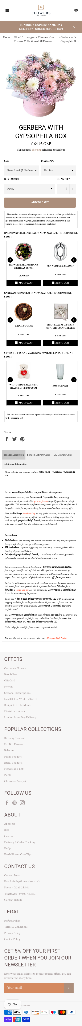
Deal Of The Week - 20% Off (20, 699)
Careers (8, 836)
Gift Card (9, 680)
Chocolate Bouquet (15, 781)
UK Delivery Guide (63, 454)
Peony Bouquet (12, 757)
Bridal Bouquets (13, 763)
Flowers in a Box (13, 769)
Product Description (14, 454)
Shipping (36, 150)
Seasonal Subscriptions (17, 693)
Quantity (63, 179)
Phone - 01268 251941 (16, 887)
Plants (7, 775)
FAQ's (7, 848)
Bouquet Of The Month (17, 705)
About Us (9, 824)
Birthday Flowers (14, 738)
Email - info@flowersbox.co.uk (22, 881)
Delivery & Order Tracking (19, 842)
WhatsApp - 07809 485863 (20, 894)
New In (8, 687)
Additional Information (15, 464)
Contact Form (12, 875)
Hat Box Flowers (13, 744)
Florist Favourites (14, 711)
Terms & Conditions (16, 927)
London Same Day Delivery (20, 717)
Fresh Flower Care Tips (18, 854)
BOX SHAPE (47, 161)
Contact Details (13, 900)
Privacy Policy (12, 933)
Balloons (9, 750)
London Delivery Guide (38, 454)
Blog (6, 830)
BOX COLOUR (12, 179)
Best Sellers (10, 674)
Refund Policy (12, 921)
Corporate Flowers (15, 668)
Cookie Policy (12, 939)
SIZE (6, 161)
